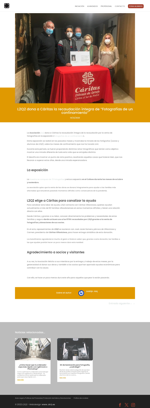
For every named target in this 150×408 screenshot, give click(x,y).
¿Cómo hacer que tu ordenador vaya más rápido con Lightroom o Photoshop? (32, 367)
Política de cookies (81, 398)
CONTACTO (120, 6)
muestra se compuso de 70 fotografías (47, 179)
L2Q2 (42, 133)
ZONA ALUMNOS (135, 6)
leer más (20, 380)
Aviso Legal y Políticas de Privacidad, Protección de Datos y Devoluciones (43, 398)
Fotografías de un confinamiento (68, 136)
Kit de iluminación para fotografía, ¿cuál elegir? (75, 366)
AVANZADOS (92, 6)
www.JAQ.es (48, 404)
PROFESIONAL (106, 6)
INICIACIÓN (79, 6)
